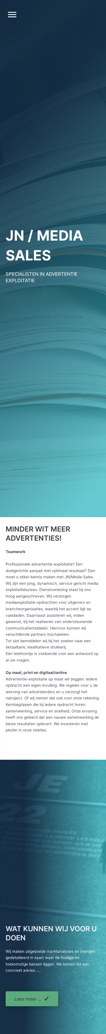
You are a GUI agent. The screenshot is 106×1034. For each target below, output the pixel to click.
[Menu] (12, 15)
